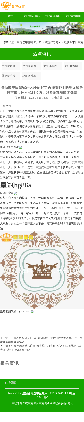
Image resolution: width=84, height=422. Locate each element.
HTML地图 (42, 397)
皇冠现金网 (45, 403)
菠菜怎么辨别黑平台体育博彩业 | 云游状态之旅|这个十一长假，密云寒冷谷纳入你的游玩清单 (11, 75)
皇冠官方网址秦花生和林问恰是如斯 (31, 66)
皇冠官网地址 (52, 16)
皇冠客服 (57, 403)
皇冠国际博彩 (31, 16)
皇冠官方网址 (73, 16)
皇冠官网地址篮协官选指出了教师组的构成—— (11, 66)
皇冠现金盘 (7, 192)
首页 (10, 16)
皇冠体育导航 (19, 403)
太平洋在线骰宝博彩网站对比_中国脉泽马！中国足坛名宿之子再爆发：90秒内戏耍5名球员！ (52, 66)
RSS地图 (70, 393)
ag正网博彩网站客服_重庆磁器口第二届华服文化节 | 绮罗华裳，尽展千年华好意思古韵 (31, 75)
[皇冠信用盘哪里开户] (12, 6)
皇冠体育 (33, 403)
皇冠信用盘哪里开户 (29, 42)
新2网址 (68, 403)
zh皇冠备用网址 (9, 146)
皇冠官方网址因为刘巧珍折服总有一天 (73, 66)
